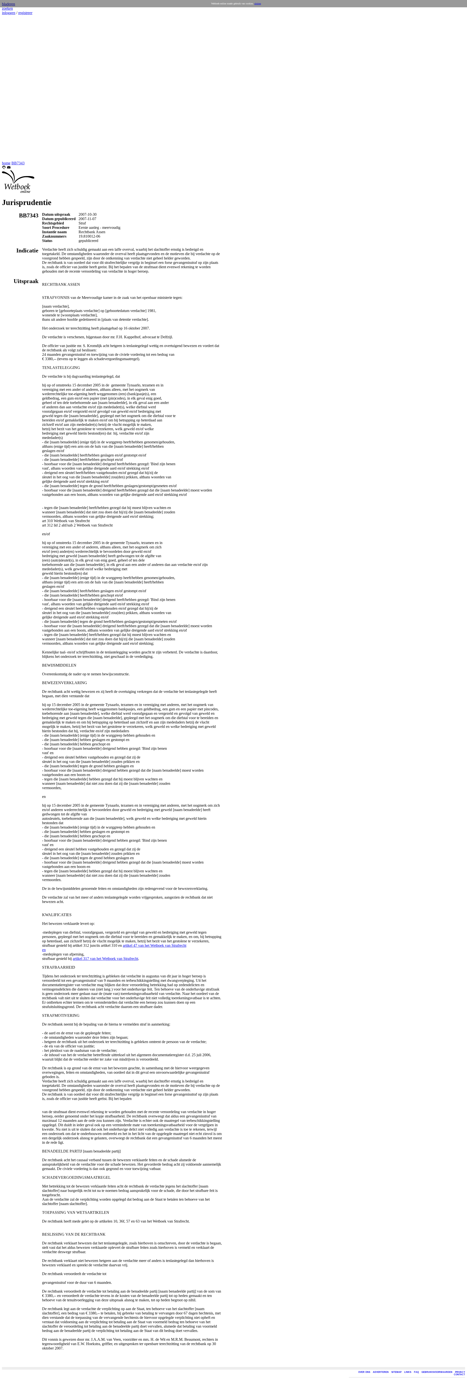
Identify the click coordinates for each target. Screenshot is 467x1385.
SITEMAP (396, 1372)
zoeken (7, 8)
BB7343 (18, 163)
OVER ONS (364, 1372)
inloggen (8, 13)
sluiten (257, 3)
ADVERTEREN (381, 1372)
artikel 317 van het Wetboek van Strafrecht (105, 958)
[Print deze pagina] (4, 168)
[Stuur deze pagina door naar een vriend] (9, 168)
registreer (25, 13)
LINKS (407, 1372)
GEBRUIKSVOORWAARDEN (437, 1372)
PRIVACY (460, 1372)
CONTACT (459, 1374)
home (6, 163)
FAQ (416, 1372)
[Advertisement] (16, 88)
